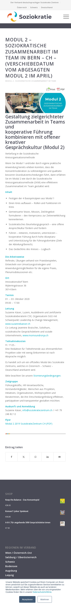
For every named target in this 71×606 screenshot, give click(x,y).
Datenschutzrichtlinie (42, 591)
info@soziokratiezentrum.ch (37, 410)
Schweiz (34, 7)
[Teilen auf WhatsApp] (36, 456)
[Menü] (64, 16)
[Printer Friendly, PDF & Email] (55, 91)
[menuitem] (34, 2)
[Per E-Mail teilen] (60, 456)
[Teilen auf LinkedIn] (47, 456)
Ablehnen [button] (44, 599)
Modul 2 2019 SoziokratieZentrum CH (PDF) (28, 423)
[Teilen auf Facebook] (11, 456)
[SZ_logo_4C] (29, 16)
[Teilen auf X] (24, 456)
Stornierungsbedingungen (47, 375)
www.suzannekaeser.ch (17, 323)
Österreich (22, 7)
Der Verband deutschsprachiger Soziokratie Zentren (35, 2)
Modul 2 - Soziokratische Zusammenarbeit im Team (30, 81)
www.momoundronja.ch (35, 335)
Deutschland (47, 7)
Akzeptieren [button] (27, 599)
